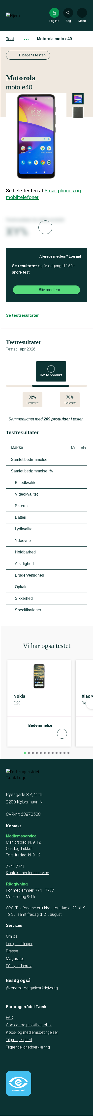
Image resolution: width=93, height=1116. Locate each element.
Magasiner (15, 958)
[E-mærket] (18, 1083)
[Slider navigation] (25, 753)
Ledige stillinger (19, 943)
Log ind (75, 256)
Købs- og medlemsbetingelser (32, 1032)
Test (10, 39)
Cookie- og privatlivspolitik (29, 1025)
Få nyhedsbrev (18, 966)
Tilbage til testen (32, 55)
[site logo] (22, 15)
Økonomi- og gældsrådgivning (32, 988)
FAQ (9, 1017)
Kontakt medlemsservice (27, 872)
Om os (11, 936)
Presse (12, 951)
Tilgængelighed (19, 1039)
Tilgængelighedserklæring (28, 1047)
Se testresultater (22, 315)
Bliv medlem (49, 289)
